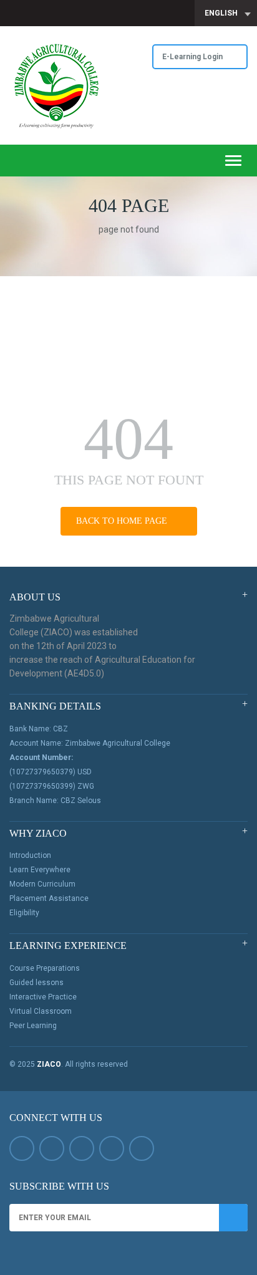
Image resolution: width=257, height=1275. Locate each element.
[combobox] (226, 13)
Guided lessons (36, 982)
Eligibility (24, 912)
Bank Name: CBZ (38, 728)
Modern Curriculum (42, 884)
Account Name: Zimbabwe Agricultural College (89, 743)
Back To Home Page (123, 521)
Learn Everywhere (39, 869)
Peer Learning (33, 1025)
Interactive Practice (43, 997)
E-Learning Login (193, 56)
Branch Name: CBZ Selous (55, 800)
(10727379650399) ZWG (51, 786)
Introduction (30, 855)
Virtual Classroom (40, 1011)
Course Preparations (44, 968)
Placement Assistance (49, 898)
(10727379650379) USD (50, 771)
